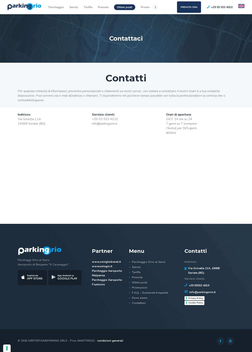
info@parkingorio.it (104, 123)
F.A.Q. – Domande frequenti (150, 293)
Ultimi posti (139, 282)
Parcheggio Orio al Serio (148, 262)
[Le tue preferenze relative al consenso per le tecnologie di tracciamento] (7, 348)
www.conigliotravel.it (106, 262)
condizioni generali (110, 341)
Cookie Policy (195, 302)
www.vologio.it (102, 266)
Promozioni (139, 287)
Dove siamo (139, 298)
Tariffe (136, 272)
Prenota (137, 277)
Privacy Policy (195, 298)
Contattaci (139, 303)
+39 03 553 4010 (105, 119)
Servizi (136, 267)
